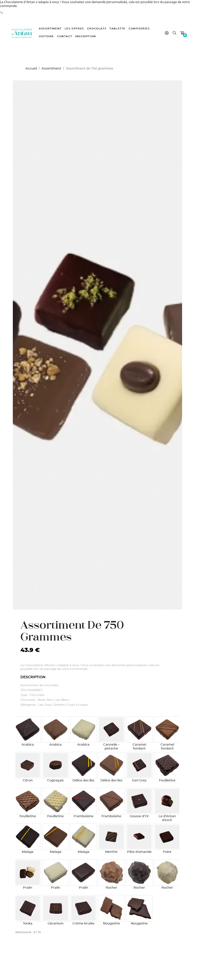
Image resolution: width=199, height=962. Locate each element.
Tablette (117, 28)
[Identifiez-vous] (167, 34)
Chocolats (96, 28)
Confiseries (139, 28)
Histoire (46, 36)
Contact (64, 36)
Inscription (85, 36)
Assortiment (50, 28)
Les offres (74, 28)
